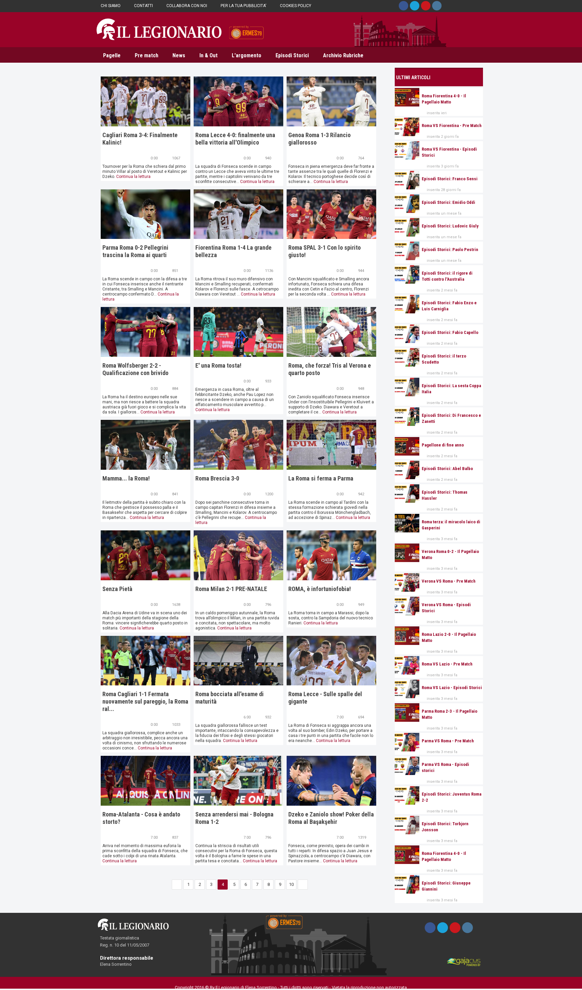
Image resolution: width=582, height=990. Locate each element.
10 (291, 884)
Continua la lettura (133, 176)
